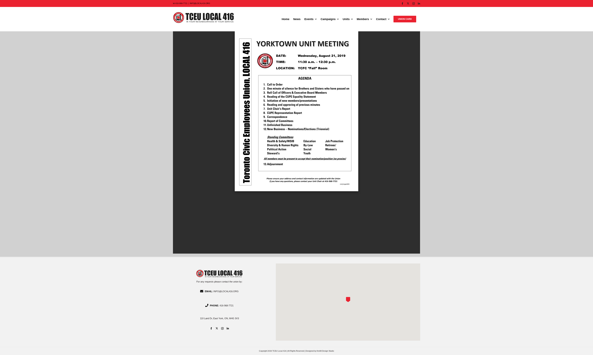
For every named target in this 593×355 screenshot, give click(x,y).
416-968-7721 (226, 305)
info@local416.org (226, 291)
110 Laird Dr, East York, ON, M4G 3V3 (219, 318)
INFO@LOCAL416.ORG (200, 3)
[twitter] (217, 328)
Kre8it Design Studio (325, 351)
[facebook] (211, 328)
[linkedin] (228, 328)
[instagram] (222, 328)
